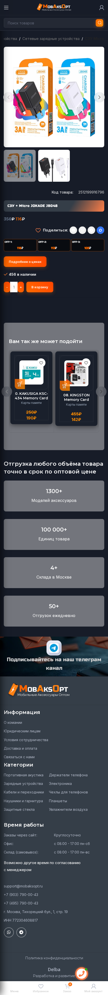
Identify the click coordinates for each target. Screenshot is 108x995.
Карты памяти (31, 403)
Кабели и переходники (24, 792)
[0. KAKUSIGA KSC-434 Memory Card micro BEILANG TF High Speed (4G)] (31, 372)
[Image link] (39, 690)
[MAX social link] (100, 230)
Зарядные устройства (23, 783)
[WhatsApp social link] (82, 230)
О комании (13, 722)
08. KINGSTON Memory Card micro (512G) (76, 399)
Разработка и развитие (54, 976)
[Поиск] (99, 23)
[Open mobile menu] (6, 8)
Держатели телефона (68, 775)
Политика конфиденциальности (54, 958)
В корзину (39, 287)
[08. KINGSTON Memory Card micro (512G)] (76, 373)
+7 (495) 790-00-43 (21, 903)
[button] (8, 97)
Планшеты (58, 801)
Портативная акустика (23, 775)
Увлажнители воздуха (68, 809)
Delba (54, 969)
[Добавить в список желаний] (38, 230)
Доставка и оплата (20, 748)
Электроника (60, 783)
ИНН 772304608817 (21, 920)
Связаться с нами (19, 757)
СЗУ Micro (94, 38)
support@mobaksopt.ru (23, 886)
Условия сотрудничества (26, 740)
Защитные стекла (19, 809)
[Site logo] (54, 7)
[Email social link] (73, 230)
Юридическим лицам (22, 731)
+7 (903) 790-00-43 (21, 894)
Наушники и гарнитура (23, 801)
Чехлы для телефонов (68, 792)
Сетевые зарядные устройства (51, 38)
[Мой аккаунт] (102, 8)
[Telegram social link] (91, 230)
